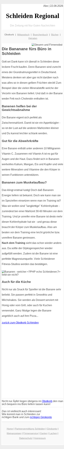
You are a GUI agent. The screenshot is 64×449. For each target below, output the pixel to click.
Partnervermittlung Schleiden (30, 428)
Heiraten (32, 38)
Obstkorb (47, 401)
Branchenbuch (40, 34)
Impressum (40, 438)
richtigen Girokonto (41, 417)
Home (10, 428)
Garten (43, 433)
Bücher (55, 34)
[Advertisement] (32, 362)
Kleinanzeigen (14, 433)
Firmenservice (30, 433)
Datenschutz (25, 438)
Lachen (53, 433)
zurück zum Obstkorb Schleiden (20, 322)
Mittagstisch (23, 34)
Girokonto (52, 428)
